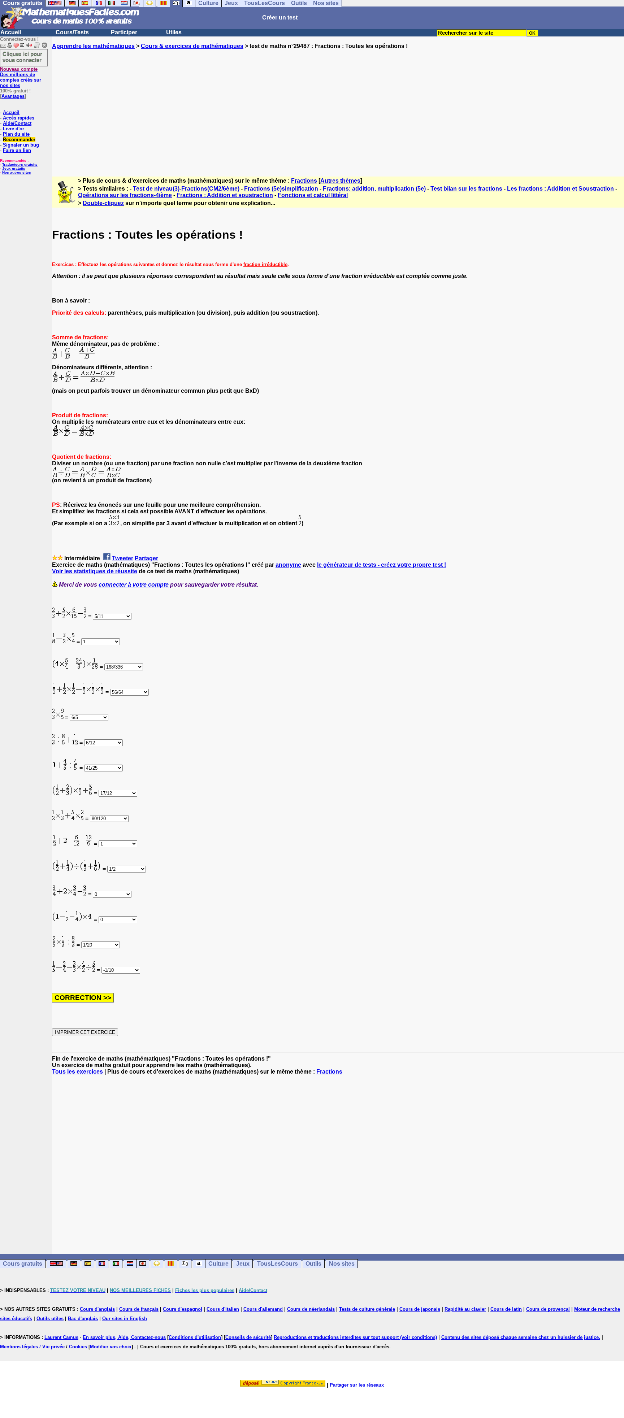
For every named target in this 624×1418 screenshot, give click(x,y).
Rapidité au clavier (465, 1309)
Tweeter (122, 558)
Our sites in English (124, 1318)
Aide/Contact (17, 123)
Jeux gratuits (13, 168)
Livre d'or (13, 128)
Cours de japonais (419, 1309)
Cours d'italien (223, 1309)
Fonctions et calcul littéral (313, 195)
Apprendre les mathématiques (93, 46)
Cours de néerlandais (311, 1309)
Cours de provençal (548, 1309)
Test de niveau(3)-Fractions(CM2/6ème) (186, 189)
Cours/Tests (72, 32)
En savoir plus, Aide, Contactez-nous (124, 1337)
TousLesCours (277, 1264)
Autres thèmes (340, 181)
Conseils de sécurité (248, 1337)
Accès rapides (18, 118)
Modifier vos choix (110, 1346)
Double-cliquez (103, 203)
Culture (218, 1264)
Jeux (243, 1264)
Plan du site (16, 134)
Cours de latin (506, 1309)
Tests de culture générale (367, 1309)
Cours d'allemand (263, 1309)
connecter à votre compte (134, 585)
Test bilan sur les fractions (466, 189)
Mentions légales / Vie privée (32, 1346)
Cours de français (139, 1309)
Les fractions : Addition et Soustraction (560, 189)
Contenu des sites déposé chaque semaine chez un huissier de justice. (520, 1337)
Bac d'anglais (83, 1318)
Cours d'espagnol (182, 1309)
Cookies (78, 1346)
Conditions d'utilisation (195, 1337)
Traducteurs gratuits (20, 164)
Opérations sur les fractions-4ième (125, 195)
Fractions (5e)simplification (281, 189)
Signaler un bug (21, 145)
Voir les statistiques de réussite (94, 571)
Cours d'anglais (97, 1309)
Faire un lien (17, 150)
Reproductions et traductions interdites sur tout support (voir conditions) (355, 1337)
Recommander (19, 139)
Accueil (10, 32)
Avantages (13, 96)
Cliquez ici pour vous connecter (22, 57)
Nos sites (342, 1264)
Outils (313, 1264)
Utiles (174, 32)
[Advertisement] (338, 106)
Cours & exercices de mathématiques (192, 46)
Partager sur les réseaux (357, 1385)
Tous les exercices (77, 1072)
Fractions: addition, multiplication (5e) (374, 189)
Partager (146, 558)
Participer (124, 32)
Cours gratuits (22, 1264)
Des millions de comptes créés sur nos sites (20, 77)
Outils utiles (50, 1318)
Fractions (304, 181)
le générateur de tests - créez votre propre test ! (381, 565)
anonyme (288, 565)
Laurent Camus (61, 1337)
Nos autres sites (16, 172)
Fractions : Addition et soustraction (225, 195)
